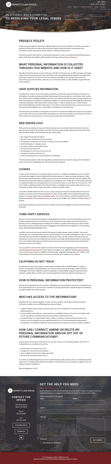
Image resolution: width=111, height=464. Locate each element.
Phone (75, 399)
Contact (102, 7)
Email (42, 408)
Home (70, 7)
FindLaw (75, 459)
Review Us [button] (21, 431)
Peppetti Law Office (52, 457)
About (75, 7)
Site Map (42, 459)
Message (43, 417)
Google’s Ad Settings (82, 250)
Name (42, 399)
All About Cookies (49, 196)
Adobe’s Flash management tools (38, 198)
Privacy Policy (49, 459)
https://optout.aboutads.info (33, 250)
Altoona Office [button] (21, 425)
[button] (109, 452)
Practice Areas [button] (86, 7)
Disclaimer (43, 439)
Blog (96, 7)
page (31, 252)
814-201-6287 (98, 4)
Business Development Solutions (62, 459)
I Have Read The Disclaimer (52, 443)
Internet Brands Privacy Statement (66, 57)
